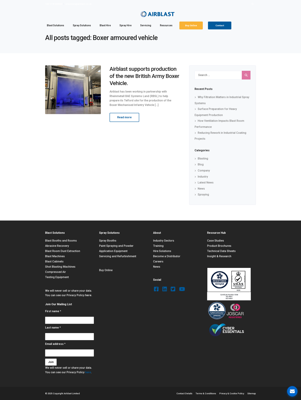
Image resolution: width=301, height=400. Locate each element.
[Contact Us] (292, 391)
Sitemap (251, 393)
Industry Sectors (163, 240)
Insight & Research (219, 256)
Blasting (203, 158)
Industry (203, 176)
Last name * (53, 327)
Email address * (55, 344)
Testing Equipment (57, 277)
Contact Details (184, 393)
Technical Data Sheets (221, 251)
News (201, 188)
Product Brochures (219, 245)
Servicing (145, 25)
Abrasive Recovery (57, 245)
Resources (166, 25)
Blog (201, 164)
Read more (124, 117)
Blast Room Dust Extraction (62, 251)
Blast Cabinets (54, 261)
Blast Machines (55, 256)
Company (204, 170)
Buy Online (191, 25)
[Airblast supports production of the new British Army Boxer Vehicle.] (73, 89)
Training (158, 245)
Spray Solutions (82, 25)
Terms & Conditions (206, 393)
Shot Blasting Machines (60, 266)
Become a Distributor (166, 256)
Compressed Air (55, 272)
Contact (219, 25)
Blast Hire (105, 25)
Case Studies (215, 240)
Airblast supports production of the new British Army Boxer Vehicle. (144, 76)
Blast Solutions (55, 25)
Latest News (206, 182)
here (88, 295)
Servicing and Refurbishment (117, 256)
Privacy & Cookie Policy (231, 393)
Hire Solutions (162, 251)
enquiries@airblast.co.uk (78, 4)
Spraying (203, 194)
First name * (53, 311)
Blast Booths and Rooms (61, 240)
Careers (158, 261)
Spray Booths (107, 240)
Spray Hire (125, 25)
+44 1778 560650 (53, 4)
